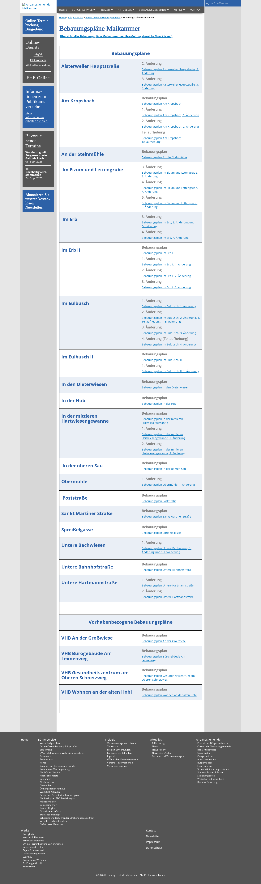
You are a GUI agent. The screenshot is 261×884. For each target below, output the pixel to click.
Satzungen (45, 778)
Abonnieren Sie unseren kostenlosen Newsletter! (37, 201)
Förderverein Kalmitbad (119, 752)
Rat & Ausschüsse (206, 749)
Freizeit (105, 9)
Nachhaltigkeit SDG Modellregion (57, 798)
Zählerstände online (33, 846)
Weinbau (27, 856)
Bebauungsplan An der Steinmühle (164, 157)
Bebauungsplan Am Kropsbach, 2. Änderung (170, 126)
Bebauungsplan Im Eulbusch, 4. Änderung (169, 344)
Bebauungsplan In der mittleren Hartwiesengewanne (162, 421)
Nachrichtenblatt (49, 775)
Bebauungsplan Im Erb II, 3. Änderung (166, 287)
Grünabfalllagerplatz (34, 853)
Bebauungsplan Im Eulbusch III (162, 360)
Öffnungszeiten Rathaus (52, 788)
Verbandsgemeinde (152, 9)
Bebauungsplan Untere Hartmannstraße (168, 585)
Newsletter (153, 836)
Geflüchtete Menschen (52, 824)
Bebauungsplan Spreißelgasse (161, 533)
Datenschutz (154, 847)
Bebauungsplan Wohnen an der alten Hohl (169, 695)
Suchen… (207, 3)
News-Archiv (158, 749)
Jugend (110, 756)
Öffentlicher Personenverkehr (123, 759)
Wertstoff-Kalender (50, 791)
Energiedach (29, 833)
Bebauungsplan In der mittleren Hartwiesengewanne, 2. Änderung (163, 451)
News (155, 746)
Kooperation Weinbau (34, 859)
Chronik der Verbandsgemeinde (214, 746)
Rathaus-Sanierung (207, 782)
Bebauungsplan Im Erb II (157, 253)
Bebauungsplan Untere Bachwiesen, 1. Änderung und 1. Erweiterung (166, 550)
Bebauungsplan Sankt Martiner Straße (166, 516)
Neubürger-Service (50, 772)
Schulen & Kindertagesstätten (213, 769)
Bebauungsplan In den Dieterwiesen (165, 387)
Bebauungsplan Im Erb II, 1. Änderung (166, 264)
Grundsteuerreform (50, 811)
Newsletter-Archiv (161, 752)
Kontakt (196, 9)
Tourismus (112, 746)
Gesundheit (46, 785)
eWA (38, 59)
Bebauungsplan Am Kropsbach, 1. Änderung (170, 115)
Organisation (204, 752)
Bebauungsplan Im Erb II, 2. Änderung (166, 276)
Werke (177, 9)
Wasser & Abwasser (33, 837)
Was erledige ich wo (50, 743)
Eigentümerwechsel (33, 850)
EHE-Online (38, 77)
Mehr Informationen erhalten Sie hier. (36, 117)
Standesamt (46, 759)
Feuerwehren (204, 765)
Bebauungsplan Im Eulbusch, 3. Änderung (169, 333)
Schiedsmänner (48, 804)
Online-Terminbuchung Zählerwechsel (43, 843)
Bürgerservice (82, 9)
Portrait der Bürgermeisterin (212, 743)
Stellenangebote (206, 775)
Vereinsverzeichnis (117, 765)
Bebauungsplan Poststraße (159, 501)
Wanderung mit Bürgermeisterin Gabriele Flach (36, 155)
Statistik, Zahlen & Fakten (210, 772)
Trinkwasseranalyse (33, 840)
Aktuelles (125, 9)
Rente (43, 762)
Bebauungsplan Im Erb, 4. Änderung (165, 237)
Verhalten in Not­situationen (54, 821)
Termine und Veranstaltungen (168, 756)
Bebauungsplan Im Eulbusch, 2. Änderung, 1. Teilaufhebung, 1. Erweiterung (171, 319)
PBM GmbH (29, 866)
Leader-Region (47, 808)
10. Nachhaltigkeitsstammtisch (36, 172)
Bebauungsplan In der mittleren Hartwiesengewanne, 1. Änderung (163, 436)
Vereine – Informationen (120, 762)
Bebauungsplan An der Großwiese (164, 641)
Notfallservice (47, 782)
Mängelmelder (48, 801)
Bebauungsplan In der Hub (159, 403)
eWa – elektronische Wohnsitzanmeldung (62, 752)
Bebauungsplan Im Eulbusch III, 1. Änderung (170, 371)
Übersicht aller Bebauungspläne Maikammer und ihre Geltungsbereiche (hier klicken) (116, 36)
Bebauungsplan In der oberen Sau (164, 469)
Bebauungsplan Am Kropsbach (162, 103)
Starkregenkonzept (50, 814)
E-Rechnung (158, 743)
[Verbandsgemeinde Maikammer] (38, 6)
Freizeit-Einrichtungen (118, 749)
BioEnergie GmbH (32, 863)
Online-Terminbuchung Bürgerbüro (37, 25)
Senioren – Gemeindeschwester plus (59, 795)
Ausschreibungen (206, 759)
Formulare (45, 756)
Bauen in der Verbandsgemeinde (102, 17)
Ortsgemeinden (205, 756)
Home (63, 9)
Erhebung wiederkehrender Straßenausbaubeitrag (67, 817)
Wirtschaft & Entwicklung (210, 778)
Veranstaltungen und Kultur (121, 743)
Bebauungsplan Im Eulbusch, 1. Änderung (169, 306)
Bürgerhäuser (204, 762)
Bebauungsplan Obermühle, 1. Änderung (168, 484)
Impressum (153, 842)
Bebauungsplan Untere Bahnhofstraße (166, 570)
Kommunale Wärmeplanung (55, 769)
